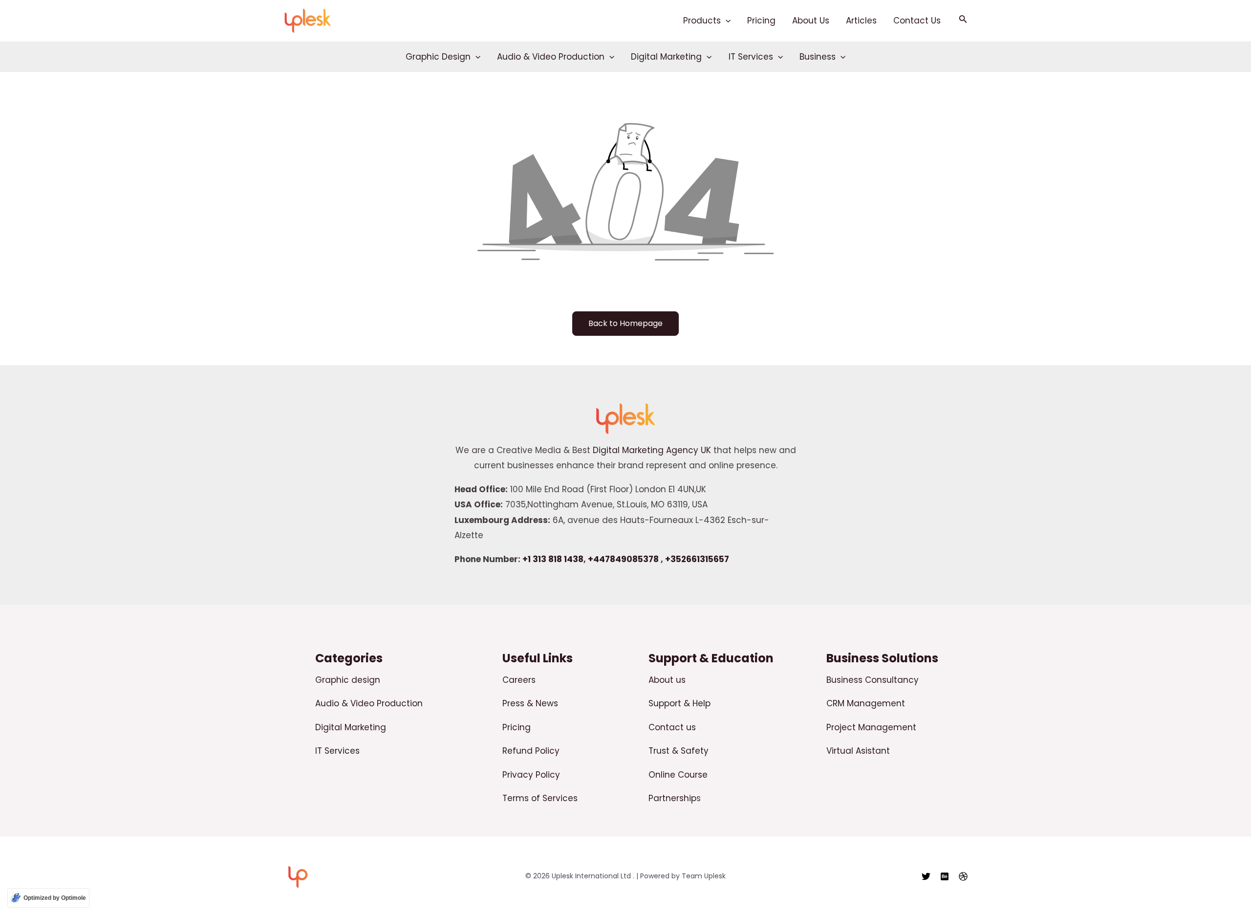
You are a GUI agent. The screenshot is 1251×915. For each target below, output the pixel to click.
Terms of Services (540, 798)
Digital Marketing (666, 57)
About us (667, 680)
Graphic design (347, 680)
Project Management (871, 727)
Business (817, 57)
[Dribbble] (963, 876)
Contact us (672, 727)
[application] (726, 20)
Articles (861, 20)
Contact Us (917, 20)
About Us (810, 20)
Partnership (672, 798)
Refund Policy (531, 751)
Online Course (678, 775)
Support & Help (679, 703)
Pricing (761, 20)
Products (702, 20)
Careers (519, 680)
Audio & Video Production (550, 57)
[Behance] (944, 876)
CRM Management (865, 703)
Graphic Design (438, 57)
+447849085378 (623, 559)
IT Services (751, 57)
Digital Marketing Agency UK (652, 450)
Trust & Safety (678, 751)
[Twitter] (926, 876)
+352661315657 (697, 559)
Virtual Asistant (858, 751)
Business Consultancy (872, 680)
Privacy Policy (531, 775)
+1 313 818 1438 (552, 559)
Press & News (530, 703)
